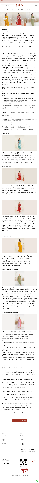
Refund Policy (4, 443)
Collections (17, 8)
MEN (21, 0)
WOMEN (2, 0)
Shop (12, 8)
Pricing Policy (4, 439)
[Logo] (19, 5)
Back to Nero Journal (20, 420)
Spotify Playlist (22, 439)
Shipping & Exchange (5, 440)
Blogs (21, 436)
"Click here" (21, 466)
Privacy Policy (4, 436)
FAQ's (3, 444)
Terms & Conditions (4, 435)
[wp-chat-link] (37, 481)
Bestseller (24, 8)
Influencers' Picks (10, 9)
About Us (21, 435)
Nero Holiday (18, 9)
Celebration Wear (28, 9)
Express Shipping (31, 8)
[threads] (9, 463)
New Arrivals (7, 8)
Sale (22, 9)
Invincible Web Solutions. (23, 477)
